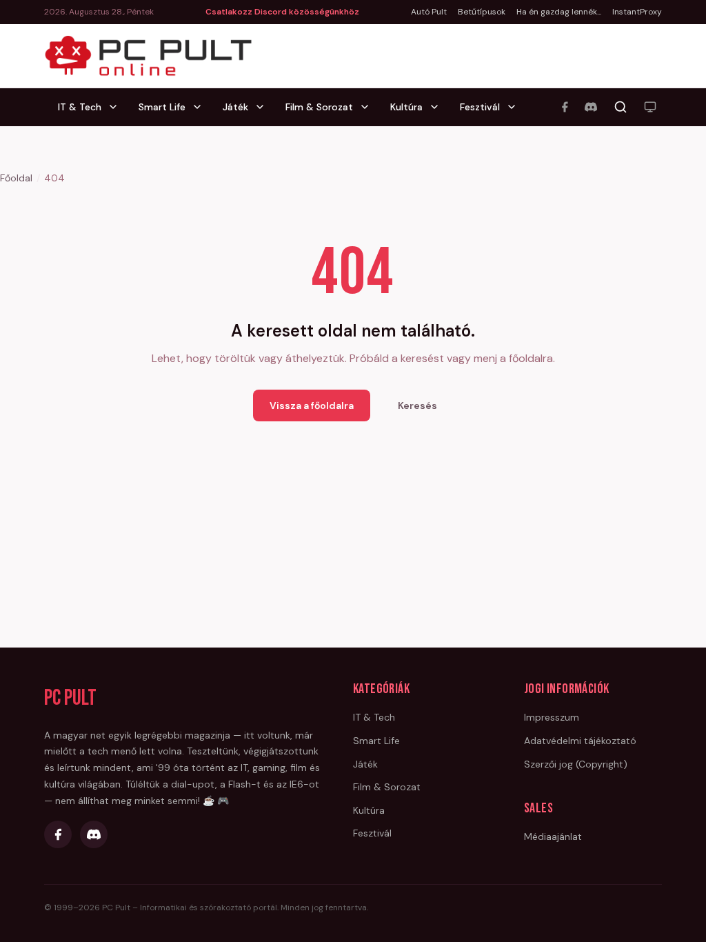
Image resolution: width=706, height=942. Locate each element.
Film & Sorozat (319, 107)
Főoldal (16, 178)
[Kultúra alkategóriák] (438, 107)
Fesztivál (480, 107)
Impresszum (551, 717)
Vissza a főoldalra (312, 405)
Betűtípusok (481, 11)
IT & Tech (79, 107)
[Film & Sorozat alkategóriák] (368, 107)
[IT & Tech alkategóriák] (117, 107)
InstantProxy (637, 11)
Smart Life (162, 107)
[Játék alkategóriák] (264, 107)
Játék (235, 107)
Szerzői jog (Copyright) (575, 764)
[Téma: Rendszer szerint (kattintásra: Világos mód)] (650, 106)
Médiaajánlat (553, 836)
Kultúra (406, 107)
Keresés (417, 405)
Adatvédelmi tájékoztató (580, 740)
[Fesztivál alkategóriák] (515, 107)
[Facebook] (564, 106)
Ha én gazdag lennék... (558, 11)
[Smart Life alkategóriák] (201, 107)
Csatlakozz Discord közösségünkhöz (282, 11)
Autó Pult (429, 11)
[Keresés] (620, 107)
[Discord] (591, 106)
